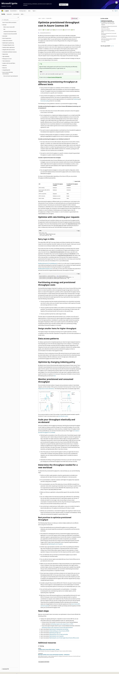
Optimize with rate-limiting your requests (108, 24)
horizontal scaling (45, 101)
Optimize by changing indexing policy (107, 31)
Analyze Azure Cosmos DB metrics (46, 388)
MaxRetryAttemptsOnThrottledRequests (47, 263)
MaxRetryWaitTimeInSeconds (45, 268)
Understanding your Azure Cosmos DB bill (59, 631)
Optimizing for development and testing (58, 629)
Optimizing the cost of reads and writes (58, 634)
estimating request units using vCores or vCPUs (62, 624)
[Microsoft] (2, 11)
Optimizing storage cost (55, 632)
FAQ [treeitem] (4, 29)
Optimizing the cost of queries (55, 544)
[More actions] (80, 18)
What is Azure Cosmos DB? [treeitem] (9, 27)
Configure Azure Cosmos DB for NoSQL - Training (48, 649)
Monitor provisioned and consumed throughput (108, 34)
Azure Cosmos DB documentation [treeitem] (9, 22)
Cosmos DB (48, 18)
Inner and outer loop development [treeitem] (10, 76)
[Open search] (113, 11)
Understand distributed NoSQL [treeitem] (9, 31)
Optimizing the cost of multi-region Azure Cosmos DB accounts (64, 638)
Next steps (103, 41)
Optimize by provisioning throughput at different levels (107, 21)
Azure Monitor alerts (63, 416)
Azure (43, 18)
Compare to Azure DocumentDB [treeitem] (10, 33)
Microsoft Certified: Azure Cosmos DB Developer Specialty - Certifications (54, 654)
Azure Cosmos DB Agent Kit (55, 77)
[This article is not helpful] (113, 46)
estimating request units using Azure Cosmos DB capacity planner (57, 627)
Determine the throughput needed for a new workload (108, 39)
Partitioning (76, 99)
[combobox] (9, 20)
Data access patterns (105, 29)
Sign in (116, 10)
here (54, 375)
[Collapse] (18, 17)
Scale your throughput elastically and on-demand (109, 37)
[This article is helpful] (111, 46)
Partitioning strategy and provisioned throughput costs (109, 27)
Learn (39, 18)
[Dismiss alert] (117, 2)
